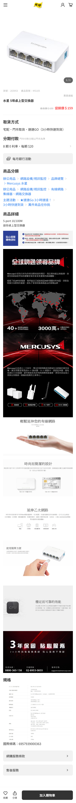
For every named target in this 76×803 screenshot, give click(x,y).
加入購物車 (47, 795)
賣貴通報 (68, 95)
